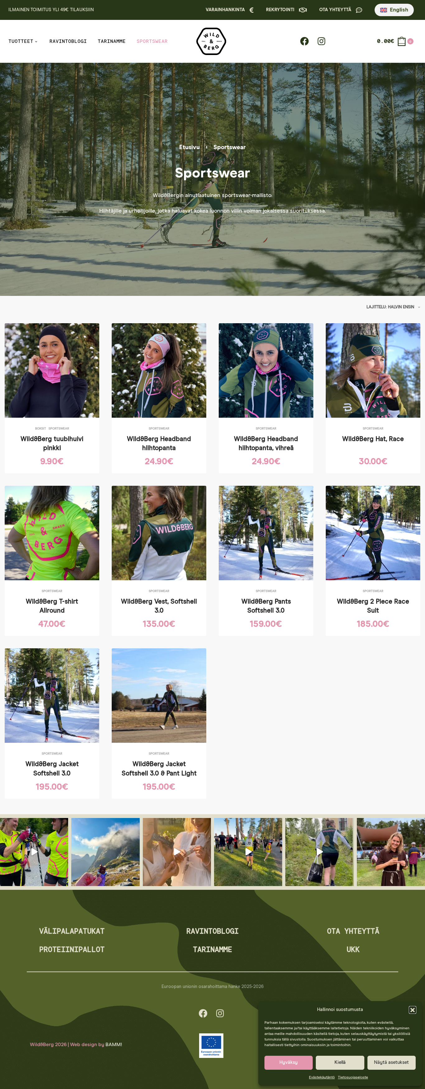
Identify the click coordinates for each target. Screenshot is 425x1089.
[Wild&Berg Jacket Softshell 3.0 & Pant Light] (159, 695)
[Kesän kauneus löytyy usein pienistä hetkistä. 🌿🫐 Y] (177, 852)
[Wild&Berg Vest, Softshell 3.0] (159, 533)
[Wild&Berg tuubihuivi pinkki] (52, 370)
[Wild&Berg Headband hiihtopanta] (159, 370)
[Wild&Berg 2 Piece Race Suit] (373, 533)
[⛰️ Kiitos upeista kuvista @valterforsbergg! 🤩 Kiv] (105, 852)
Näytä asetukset (391, 1062)
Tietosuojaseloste (353, 1077)
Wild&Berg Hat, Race (373, 439)
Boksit (40, 428)
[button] (412, 1010)
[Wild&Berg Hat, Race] (373, 370)
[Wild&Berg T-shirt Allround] (52, 533)
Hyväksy (288, 1062)
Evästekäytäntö (322, 1077)
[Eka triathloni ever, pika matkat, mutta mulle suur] (248, 852)
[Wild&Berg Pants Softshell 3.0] (266, 533)
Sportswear (59, 428)
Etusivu (189, 147)
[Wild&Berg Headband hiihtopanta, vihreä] (266, 370)
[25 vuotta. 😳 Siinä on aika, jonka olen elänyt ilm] (319, 852)
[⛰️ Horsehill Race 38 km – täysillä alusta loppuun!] (34, 852)
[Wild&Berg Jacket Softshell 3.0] (52, 695)
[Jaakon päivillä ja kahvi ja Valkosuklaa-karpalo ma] (391, 852)
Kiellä (340, 1062)
